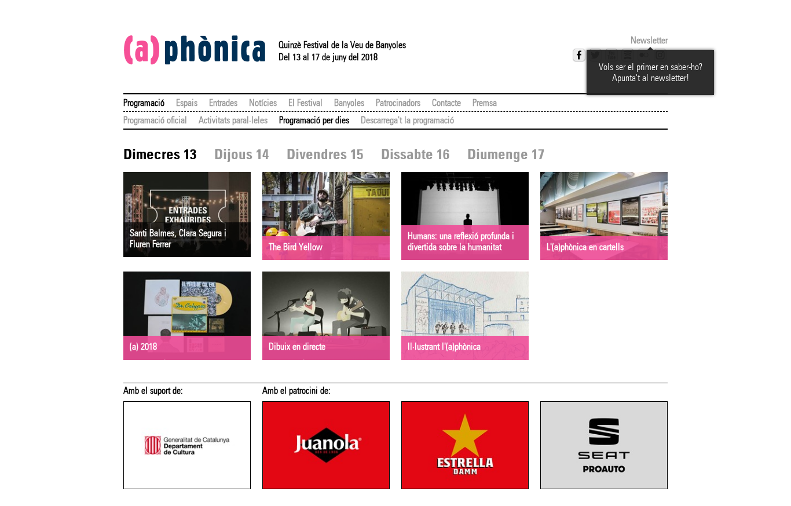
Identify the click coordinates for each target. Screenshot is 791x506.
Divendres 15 (325, 154)
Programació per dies (314, 120)
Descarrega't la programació (407, 120)
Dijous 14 (241, 154)
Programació (143, 102)
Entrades (223, 102)
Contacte (446, 102)
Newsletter (649, 40)
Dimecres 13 (159, 154)
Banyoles (349, 102)
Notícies (263, 102)
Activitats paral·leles (233, 120)
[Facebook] (579, 55)
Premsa (485, 102)
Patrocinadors (398, 102)
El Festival (305, 102)
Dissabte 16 (415, 154)
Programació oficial (155, 120)
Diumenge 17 (505, 154)
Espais (186, 102)
